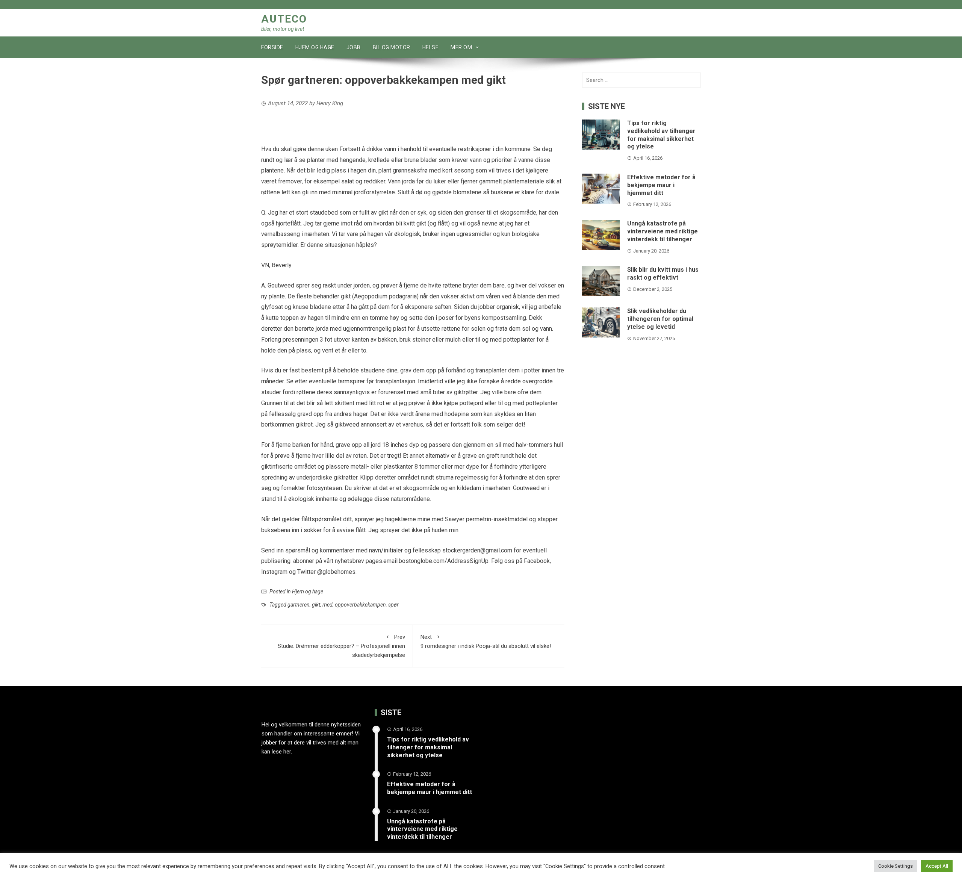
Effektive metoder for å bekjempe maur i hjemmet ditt (661, 185)
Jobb (353, 47)
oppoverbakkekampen (360, 605)
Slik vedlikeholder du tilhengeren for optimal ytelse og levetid (660, 318)
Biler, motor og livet (282, 29)
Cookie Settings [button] (895, 866)
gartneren (298, 605)
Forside (272, 47)
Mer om (461, 47)
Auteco (284, 19)
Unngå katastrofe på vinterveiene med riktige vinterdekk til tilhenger (662, 231)
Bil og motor (391, 47)
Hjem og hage (314, 47)
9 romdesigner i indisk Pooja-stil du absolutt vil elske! (485, 641)
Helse (430, 47)
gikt (316, 605)
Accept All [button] (937, 866)
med (327, 605)
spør (393, 605)
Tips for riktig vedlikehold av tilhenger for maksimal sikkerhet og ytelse (661, 135)
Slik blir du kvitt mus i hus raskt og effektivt (663, 273)
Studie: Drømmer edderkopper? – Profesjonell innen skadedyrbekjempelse (341, 646)
